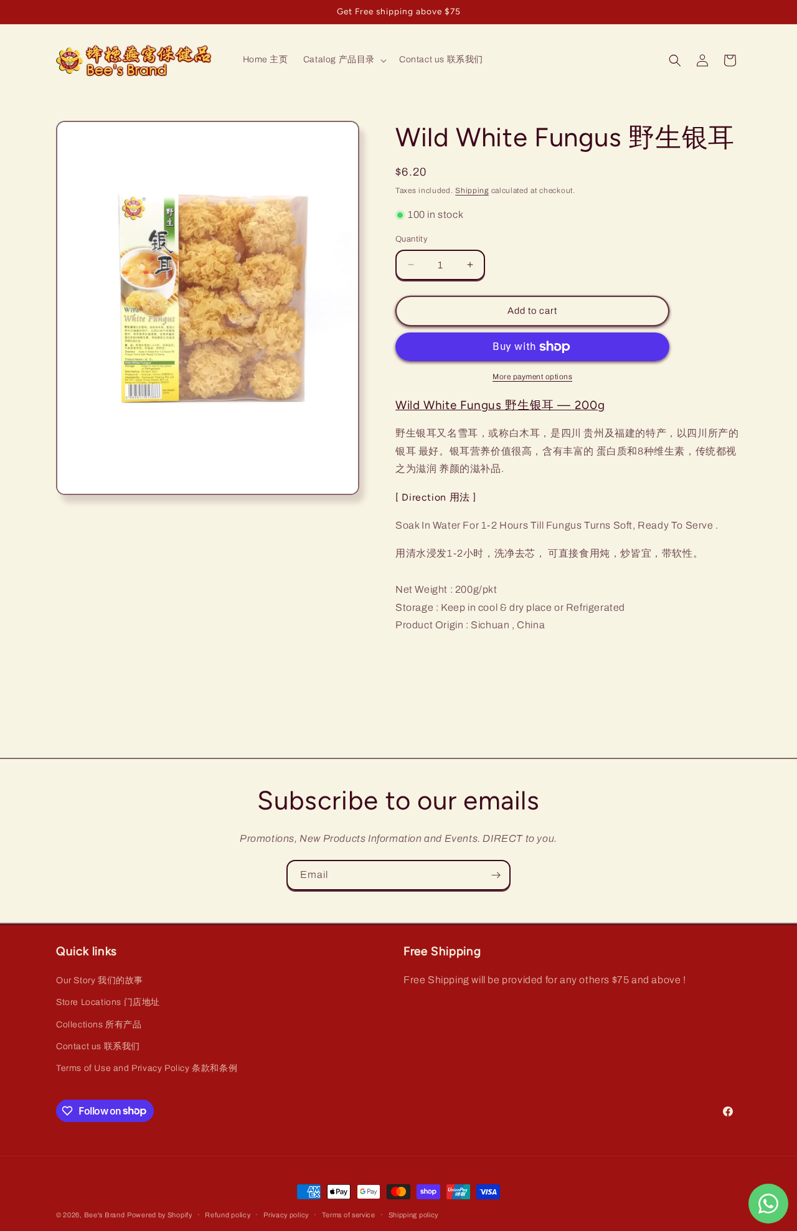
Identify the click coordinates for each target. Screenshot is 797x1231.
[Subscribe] (495, 875)
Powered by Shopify (159, 1215)
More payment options (532, 376)
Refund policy (227, 1214)
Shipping (472, 190)
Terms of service (348, 1214)
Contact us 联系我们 (98, 1046)
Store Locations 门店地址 (108, 1002)
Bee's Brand (104, 1215)
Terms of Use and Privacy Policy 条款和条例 (146, 1068)
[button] (344, 60)
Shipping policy (414, 1214)
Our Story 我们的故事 (99, 981)
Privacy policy (286, 1214)
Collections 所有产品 (99, 1024)
